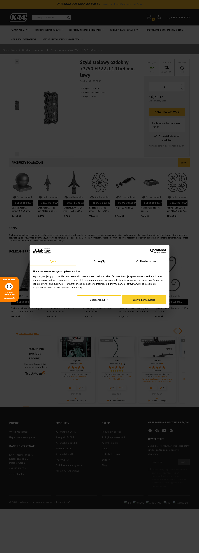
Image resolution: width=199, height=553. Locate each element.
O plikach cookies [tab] (146, 261)
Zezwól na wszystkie (144, 299)
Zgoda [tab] (52, 261)
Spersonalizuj (97, 299)
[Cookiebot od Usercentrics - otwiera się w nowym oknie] (152, 251)
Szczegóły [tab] (99, 261)
